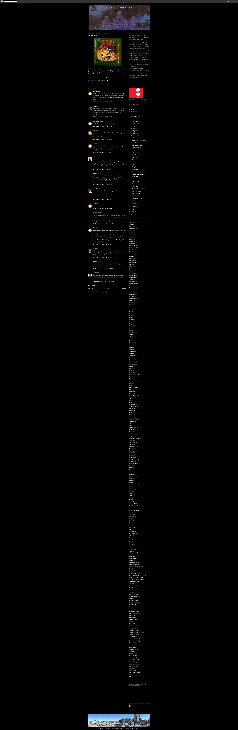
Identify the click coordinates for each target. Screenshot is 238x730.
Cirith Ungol (132, 273)
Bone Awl (131, 254)
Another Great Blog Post (138, 174)
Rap (130, 470)
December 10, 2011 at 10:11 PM (103, 281)
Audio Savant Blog (134, 564)
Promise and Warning (134, 641)
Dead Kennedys (133, 283)
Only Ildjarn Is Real (137, 198)
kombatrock (96, 188)
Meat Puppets (135, 186)
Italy (130, 377)
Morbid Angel (132, 427)
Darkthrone (132, 281)
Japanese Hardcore (134, 381)
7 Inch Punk (132, 556)
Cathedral (131, 269)
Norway (131, 440)
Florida (131, 326)
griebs (94, 143)
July (134, 126)
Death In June (132, 288)
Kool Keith (132, 391)
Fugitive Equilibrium (134, 602)
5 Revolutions (135, 152)
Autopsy (131, 235)
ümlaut (131, 679)
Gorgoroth (131, 353)
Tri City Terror (132, 670)
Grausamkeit (132, 358)
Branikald (131, 256)
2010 (132, 112)
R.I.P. (130, 468)
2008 (132, 211)
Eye (130, 315)
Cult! (133, 164)
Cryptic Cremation (137, 147)
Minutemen (132, 421)
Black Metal (132, 247)
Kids (130, 389)
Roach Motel (132, 476)
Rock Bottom (132, 645)
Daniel (94, 227)
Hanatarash (132, 360)
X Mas (130, 535)
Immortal (131, 370)
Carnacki (95, 91)
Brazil (130, 258)
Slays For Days (133, 653)
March (134, 133)
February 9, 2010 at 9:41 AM (102, 169)
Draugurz (131, 302)
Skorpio (131, 497)
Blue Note (131, 252)
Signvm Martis (136, 179)
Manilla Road (132, 408)
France (131, 330)
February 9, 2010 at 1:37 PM (102, 208)
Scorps (131, 491)
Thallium (131, 516)
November (135, 116)
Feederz (131, 319)
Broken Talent (132, 262)
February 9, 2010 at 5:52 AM (102, 152)
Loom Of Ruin (132, 624)
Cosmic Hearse (119, 7)
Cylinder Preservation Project (136, 590)
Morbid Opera (132, 429)
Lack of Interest (133, 396)
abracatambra (132, 558)
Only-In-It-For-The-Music (135, 638)
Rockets (131, 478)
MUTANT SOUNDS (134, 630)
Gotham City (132, 355)
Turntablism (132, 527)
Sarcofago (131, 487)
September (135, 121)
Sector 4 (131, 495)
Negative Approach (134, 438)
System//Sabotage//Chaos (135, 660)
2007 (132, 214)
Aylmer (94, 106)
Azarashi (134, 203)
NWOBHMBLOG (133, 636)
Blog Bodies (132, 569)
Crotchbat (131, 583)
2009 (132, 209)
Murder (131, 432)
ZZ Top (131, 544)
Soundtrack (132, 504)
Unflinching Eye (133, 674)
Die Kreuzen (132, 294)
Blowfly (131, 249)
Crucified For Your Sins (135, 586)
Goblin (131, 347)
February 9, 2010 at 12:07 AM (103, 102)
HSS (130, 609)
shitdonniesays (96, 121)
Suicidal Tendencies (134, 510)
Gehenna (131, 341)
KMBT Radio (132, 617)
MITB (130, 423)
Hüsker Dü (132, 366)
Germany (131, 343)
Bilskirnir (131, 243)
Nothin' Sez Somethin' (134, 634)
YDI (130, 537)
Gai (130, 336)
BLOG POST (135, 176)
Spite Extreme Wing (134, 506)
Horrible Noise (133, 607)
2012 (132, 107)
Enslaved (131, 309)
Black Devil (135, 157)
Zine (130, 540)
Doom (130, 300)
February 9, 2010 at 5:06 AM (102, 139)
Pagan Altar (132, 457)
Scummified (132, 651)
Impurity (131, 372)
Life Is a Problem (136, 191)
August (135, 123)
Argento (131, 233)
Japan (130, 379)
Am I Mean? (132, 560)
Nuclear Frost (132, 446)
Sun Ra (131, 512)
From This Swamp (133, 600)
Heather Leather (133, 364)
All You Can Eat (136, 138)
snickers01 (95, 272)
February (135, 136)
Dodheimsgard (133, 298)
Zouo (130, 542)
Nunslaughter (132, 451)
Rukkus (131, 480)
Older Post (123, 288)
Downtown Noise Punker (138, 172)
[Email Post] (107, 80)
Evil (130, 311)
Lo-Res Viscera (133, 622)
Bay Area (131, 237)
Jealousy (134, 162)
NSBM (131, 444)
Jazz (130, 383)
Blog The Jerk (132, 571)
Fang (130, 317)
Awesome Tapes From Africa (136, 566)
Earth (130, 305)
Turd (130, 525)
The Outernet (132, 668)
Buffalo (131, 264)
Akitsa (130, 231)
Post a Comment (92, 285)
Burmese (131, 266)
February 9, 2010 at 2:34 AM (102, 126)
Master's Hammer (133, 413)
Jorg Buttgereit (133, 387)
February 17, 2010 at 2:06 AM (103, 268)
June (134, 128)
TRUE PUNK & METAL (135, 672)
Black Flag (132, 245)
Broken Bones (132, 260)
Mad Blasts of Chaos (134, 626)
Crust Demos (132, 588)
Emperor (131, 307)
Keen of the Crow (136, 196)
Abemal (134, 201)
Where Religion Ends (134, 677)
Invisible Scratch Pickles (135, 374)
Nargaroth (131, 436)
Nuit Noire (132, 449)
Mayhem (131, 415)
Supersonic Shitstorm (134, 658)
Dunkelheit (132, 598)
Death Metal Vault (133, 594)
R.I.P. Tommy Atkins (137, 145)
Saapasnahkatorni (133, 649)
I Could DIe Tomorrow (134, 611)
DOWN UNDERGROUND (135, 596)
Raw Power (132, 472)
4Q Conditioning (133, 552)
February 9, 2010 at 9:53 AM (102, 184)
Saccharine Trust (133, 485)
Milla (94, 130)
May (134, 131)
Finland (131, 322)
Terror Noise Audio (134, 664)
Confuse (131, 279)
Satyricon (131, 489)
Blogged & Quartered (134, 573)
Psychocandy (135, 181)
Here (107, 77)
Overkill (131, 455)
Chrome (131, 271)
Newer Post (91, 288)
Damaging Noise (133, 592)
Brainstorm (135, 184)
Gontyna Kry (132, 351)
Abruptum (131, 224)
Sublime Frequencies (134, 508)
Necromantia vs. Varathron (138, 188)
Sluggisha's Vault (133, 655)
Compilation (132, 277)
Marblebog (132, 410)
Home (107, 288)
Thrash (131, 520)
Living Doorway (133, 619)
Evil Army (131, 313)
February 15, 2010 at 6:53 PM (103, 257)
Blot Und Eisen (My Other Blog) (137, 575)
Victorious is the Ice (137, 155)
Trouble (131, 523)
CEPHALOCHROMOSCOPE (136, 579)
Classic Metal (132, 275)
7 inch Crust (132, 554)
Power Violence (133, 463)
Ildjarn (131, 368)
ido (93, 156)
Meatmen (131, 417)
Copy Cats (135, 167)
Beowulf (131, 241)
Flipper (131, 324)
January (135, 206)
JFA (130, 385)
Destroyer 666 (132, 292)
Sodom (131, 499)
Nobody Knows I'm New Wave (136, 632)
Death (130, 286)
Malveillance (132, 406)
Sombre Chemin (133, 501)
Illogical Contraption (134, 613)
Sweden (131, 514)
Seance (131, 493)
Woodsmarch (132, 531)
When (130, 529)
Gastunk (131, 338)
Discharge (131, 296)
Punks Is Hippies (133, 643)
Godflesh (131, 349)
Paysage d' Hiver (133, 459)
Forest (130, 328)
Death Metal (132, 290)
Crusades (134, 142)
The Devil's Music (133, 666)
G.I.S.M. (131, 334)
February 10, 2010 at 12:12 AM (103, 223)
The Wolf (95, 203)
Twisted (134, 159)
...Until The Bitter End (137, 150)
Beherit (131, 239)
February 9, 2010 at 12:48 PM (103, 199)
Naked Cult (132, 434)
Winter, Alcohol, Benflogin (139, 140)
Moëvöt (131, 425)
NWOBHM (132, 453)
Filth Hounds (135, 169)
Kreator (131, 393)
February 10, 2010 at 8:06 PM (103, 244)
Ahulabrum (132, 228)
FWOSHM (131, 332)
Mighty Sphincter (133, 419)
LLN (130, 400)
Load (130, 402)
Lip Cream (132, 398)
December (135, 114)
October (135, 119)
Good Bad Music (133, 605)
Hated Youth (132, 362)
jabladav (95, 248)
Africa (130, 226)
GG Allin (131, 345)
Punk (94, 82)
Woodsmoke (132, 533)
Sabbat (131, 482)
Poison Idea (132, 461)
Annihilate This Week (134, 562)
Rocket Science (133, 647)
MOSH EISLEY (133, 628)
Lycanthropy (132, 404)
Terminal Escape (133, 662)
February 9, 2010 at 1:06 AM (102, 117)
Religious (131, 474)
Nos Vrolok (132, 442)
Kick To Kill (132, 615)
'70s (130, 222)
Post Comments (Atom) (101, 292)
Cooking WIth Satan (134, 581)
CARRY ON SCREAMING (136, 577)
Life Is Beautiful (136, 193)
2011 (132, 109)
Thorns (131, 518)
